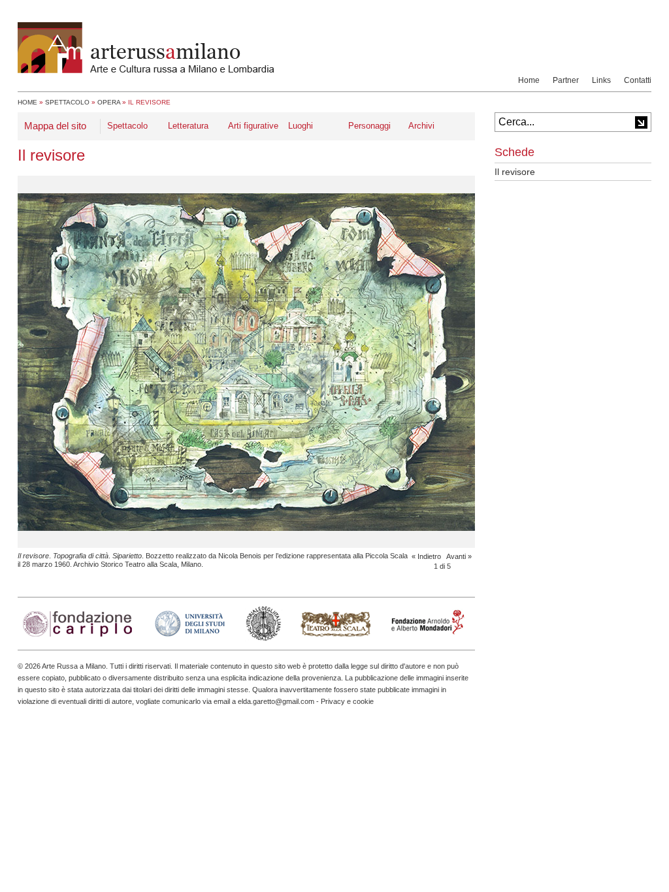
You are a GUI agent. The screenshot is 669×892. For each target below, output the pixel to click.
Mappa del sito (55, 125)
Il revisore (515, 172)
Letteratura (188, 126)
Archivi (421, 126)
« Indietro (426, 556)
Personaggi (369, 126)
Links (601, 80)
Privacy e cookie (347, 701)
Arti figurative (253, 126)
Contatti (637, 80)
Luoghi (300, 126)
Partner (566, 80)
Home (529, 80)
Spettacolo (67, 102)
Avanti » (459, 556)
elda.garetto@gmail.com (276, 701)
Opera (108, 102)
